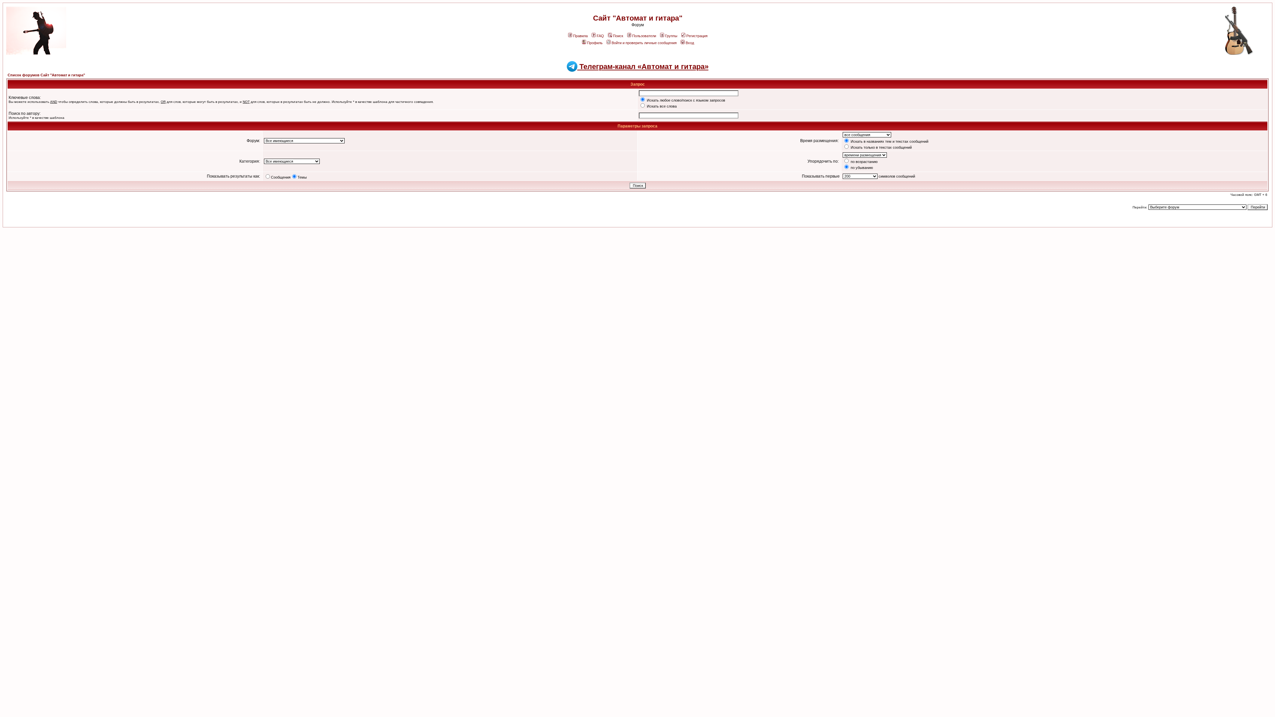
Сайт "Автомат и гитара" (637, 18)
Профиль (595, 43)
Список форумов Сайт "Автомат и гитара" (46, 75)
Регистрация (697, 36)
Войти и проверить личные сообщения (644, 43)
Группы (671, 36)
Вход (690, 43)
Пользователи (644, 36)
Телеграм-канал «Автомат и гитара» (643, 66)
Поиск (618, 36)
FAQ (600, 36)
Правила (580, 36)
